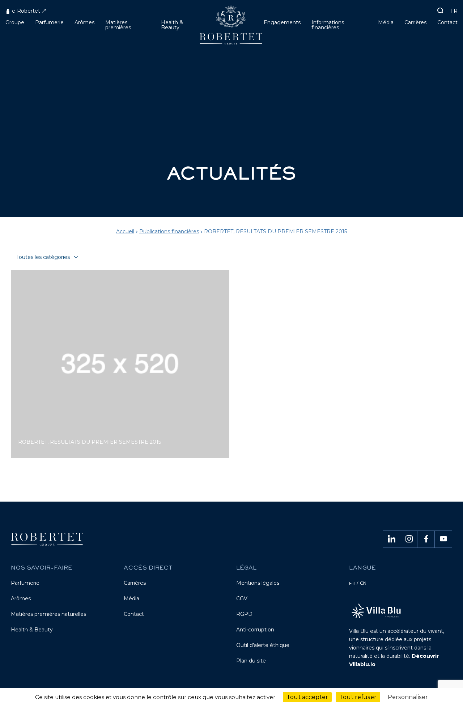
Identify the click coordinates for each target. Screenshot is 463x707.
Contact (134, 614)
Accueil (125, 231)
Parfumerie (25, 583)
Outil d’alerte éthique (262, 645)
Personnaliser (408, 697)
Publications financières (169, 231)
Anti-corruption (255, 629)
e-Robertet (25, 11)
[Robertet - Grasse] (232, 27)
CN (363, 583)
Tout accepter (307, 697)
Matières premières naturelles (48, 614)
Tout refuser (358, 697)
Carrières (135, 583)
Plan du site (251, 660)
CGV (241, 598)
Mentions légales (257, 583)
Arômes (21, 598)
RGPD (244, 614)
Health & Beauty (32, 629)
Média (131, 598)
